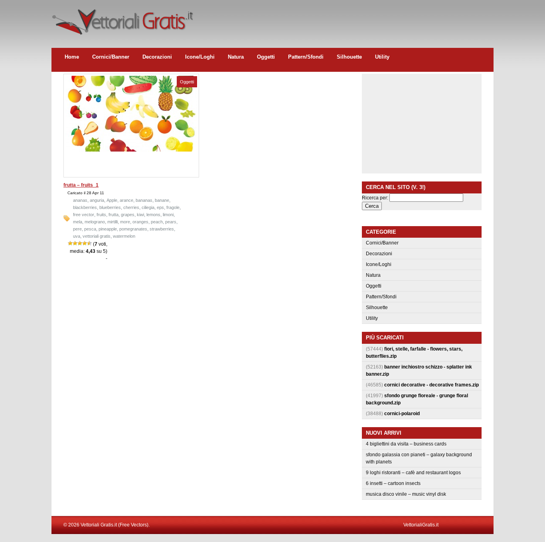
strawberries (162, 229)
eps (160, 207)
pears (170, 221)
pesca (90, 229)
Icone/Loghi (200, 57)
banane (162, 200)
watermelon (124, 236)
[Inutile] (70, 243)
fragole (173, 207)
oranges (140, 221)
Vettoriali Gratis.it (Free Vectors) (122, 20)
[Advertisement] (348, 18)
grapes (127, 214)
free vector (83, 214)
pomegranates (133, 229)
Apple (112, 200)
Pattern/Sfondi (306, 57)
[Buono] (84, 243)
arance (126, 200)
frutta (113, 214)
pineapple (108, 229)
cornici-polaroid (402, 413)
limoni (168, 214)
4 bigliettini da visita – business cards (406, 444)
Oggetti (266, 57)
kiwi (140, 214)
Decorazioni (157, 57)
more (125, 221)
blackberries (85, 207)
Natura (236, 57)
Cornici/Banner (110, 57)
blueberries (110, 207)
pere (77, 229)
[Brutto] (75, 243)
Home (72, 57)
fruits (101, 214)
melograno (95, 221)
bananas (144, 200)
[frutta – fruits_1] (131, 150)
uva (76, 236)
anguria (97, 200)
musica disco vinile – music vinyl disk (406, 494)
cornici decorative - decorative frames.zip (431, 385)
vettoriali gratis (97, 236)
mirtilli (112, 221)
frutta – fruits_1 (81, 185)
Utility (382, 57)
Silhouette (349, 57)
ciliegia (148, 207)
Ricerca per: (375, 198)
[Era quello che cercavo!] (89, 243)
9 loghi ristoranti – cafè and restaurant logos (413, 472)
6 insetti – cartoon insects (393, 483)
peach (157, 221)
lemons (153, 214)
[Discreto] (79, 243)
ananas (80, 200)
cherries (131, 207)
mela (77, 221)
